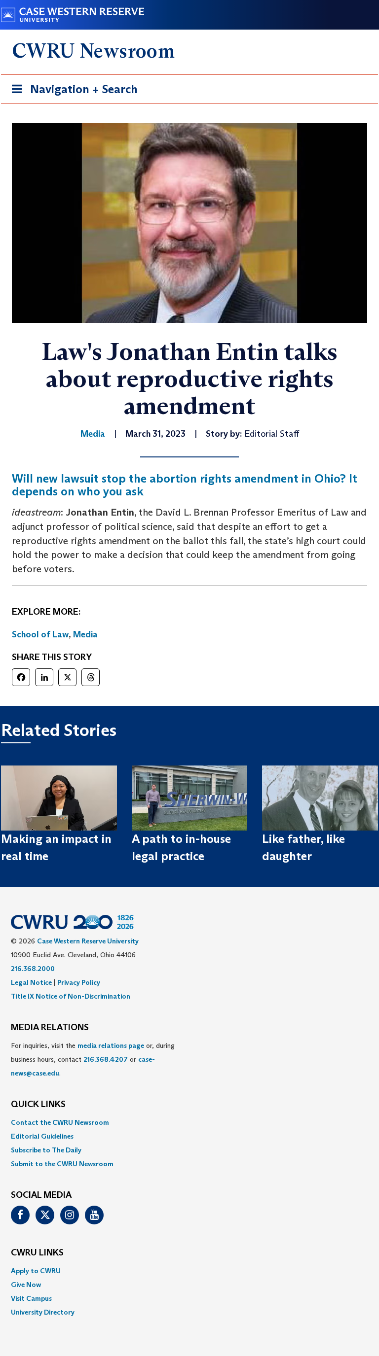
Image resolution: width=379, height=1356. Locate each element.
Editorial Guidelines (42, 1136)
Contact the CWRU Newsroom (60, 1122)
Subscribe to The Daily (46, 1150)
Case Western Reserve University (88, 941)
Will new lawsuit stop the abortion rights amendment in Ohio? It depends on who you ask (184, 484)
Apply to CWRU (36, 1270)
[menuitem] (189, 1122)
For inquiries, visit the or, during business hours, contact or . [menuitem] (93, 1059)
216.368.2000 (33, 968)
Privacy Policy (78, 982)
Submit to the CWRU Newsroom (62, 1163)
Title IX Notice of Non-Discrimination (70, 996)
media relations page (110, 1045)
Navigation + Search (71, 92)
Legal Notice (31, 982)
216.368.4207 (105, 1059)
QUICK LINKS (38, 1105)
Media (85, 634)
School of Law (40, 634)
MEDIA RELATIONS (50, 1028)
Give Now (26, 1284)
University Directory (43, 1312)
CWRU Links (37, 1253)
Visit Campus (31, 1298)
